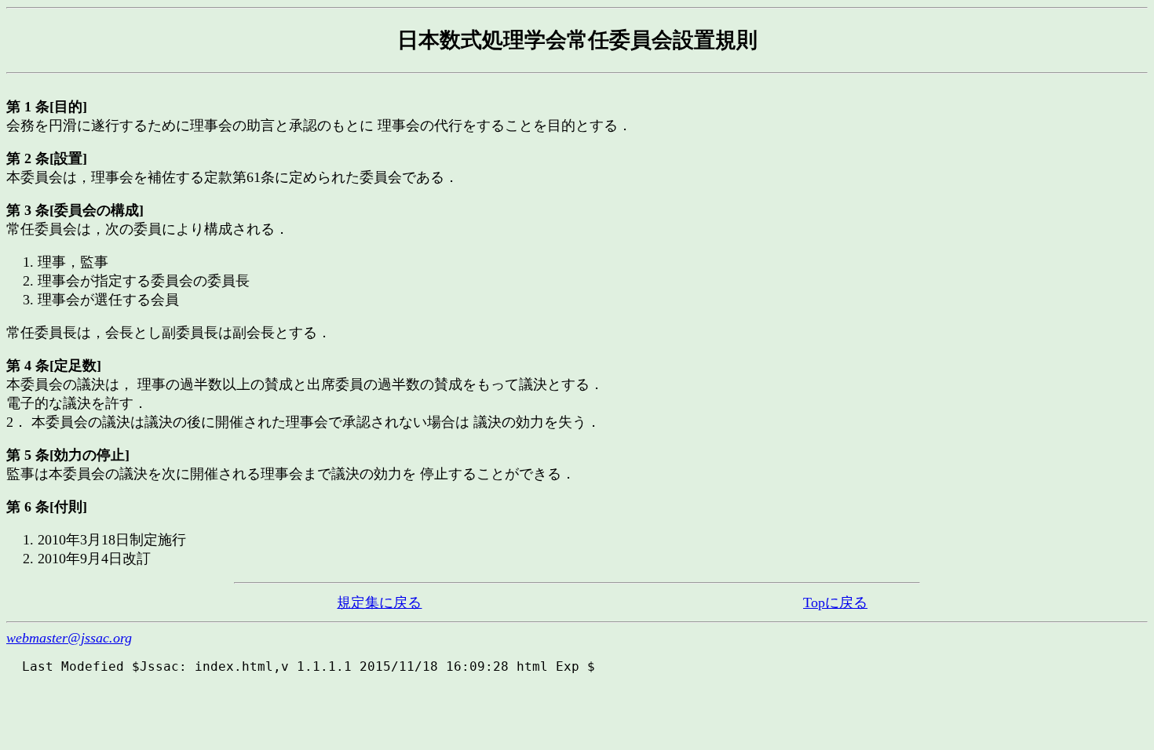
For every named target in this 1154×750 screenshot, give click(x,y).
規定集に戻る (379, 602)
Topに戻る (835, 602)
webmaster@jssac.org (69, 638)
